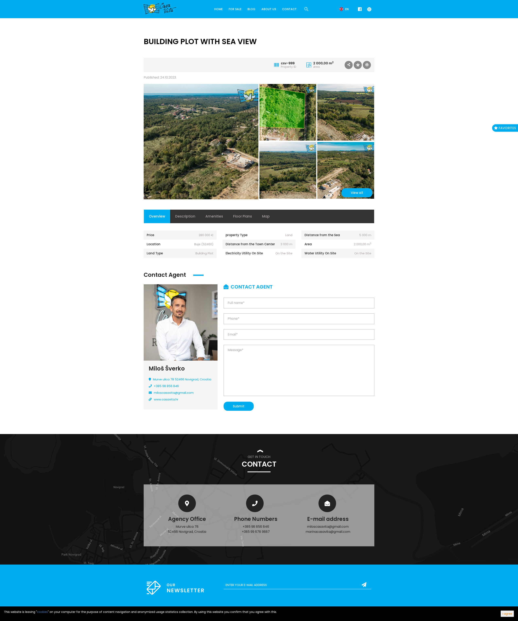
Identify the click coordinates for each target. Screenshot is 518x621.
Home (218, 9)
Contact (289, 9)
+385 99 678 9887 (256, 531)
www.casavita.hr (166, 399)
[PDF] (367, 65)
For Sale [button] (235, 9)
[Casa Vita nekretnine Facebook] (360, 9)
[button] (349, 65)
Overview (157, 216)
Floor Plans (242, 216)
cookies (42, 612)
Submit (239, 406)
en (346, 9)
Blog (251, 9)
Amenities (214, 216)
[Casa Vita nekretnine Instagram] (368, 9)
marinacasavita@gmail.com (328, 531)
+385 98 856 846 (166, 386)
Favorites (507, 128)
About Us (268, 9)
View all (357, 193)
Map (266, 216)
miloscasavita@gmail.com (174, 393)
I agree (507, 614)
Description (185, 216)
